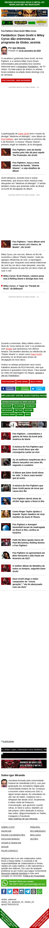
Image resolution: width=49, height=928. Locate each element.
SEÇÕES (34, 839)
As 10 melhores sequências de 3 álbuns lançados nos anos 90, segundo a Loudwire (28, 462)
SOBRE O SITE (8, 827)
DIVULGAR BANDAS (10, 839)
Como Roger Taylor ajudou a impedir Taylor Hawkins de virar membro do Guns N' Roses (28, 514)
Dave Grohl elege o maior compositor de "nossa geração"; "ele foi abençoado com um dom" (27, 583)
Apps (27, 414)
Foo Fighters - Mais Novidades (16, 80)
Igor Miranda (18, 48)
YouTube (28, 410)
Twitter (18, 410)
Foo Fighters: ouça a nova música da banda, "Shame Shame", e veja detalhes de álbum (26, 167)
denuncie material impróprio (14, 873)
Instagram (7, 410)
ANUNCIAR (6, 831)
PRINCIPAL (35, 827)
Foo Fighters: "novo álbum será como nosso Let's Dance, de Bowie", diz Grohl (28, 244)
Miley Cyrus (31, 31)
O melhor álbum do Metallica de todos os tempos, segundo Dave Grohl (28, 569)
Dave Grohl (19, 31)
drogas (9, 349)
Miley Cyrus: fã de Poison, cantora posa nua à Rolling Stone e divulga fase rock (23, 277)
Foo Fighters (7, 31)
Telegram (18, 406)
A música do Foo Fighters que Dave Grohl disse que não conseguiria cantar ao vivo (27, 449)
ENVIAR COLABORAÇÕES (13, 835)
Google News (8, 414)
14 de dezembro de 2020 (30, 51)
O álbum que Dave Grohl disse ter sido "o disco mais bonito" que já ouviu (28, 475)
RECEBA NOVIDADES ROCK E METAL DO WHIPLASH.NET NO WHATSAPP (24, 3)
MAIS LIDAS (35, 835)
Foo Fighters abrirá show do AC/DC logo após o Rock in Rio (28, 499)
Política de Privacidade (34, 876)
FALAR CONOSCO (9, 851)
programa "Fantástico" (28, 66)
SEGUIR (5, 847)
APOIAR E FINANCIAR (11, 843)
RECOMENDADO (38, 831)
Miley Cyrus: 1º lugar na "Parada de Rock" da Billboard (21, 287)
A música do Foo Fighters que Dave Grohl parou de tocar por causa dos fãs (27, 488)
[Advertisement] (21, 217)
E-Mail (20, 414)
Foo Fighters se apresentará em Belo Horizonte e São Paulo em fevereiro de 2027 (28, 556)
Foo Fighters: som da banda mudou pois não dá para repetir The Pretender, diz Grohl (28, 152)
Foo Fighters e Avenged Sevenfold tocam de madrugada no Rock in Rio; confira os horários (28, 528)
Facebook (30, 406)
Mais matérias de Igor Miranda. (23, 819)
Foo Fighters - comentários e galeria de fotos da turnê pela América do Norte (27, 436)
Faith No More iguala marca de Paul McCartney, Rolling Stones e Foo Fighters (28, 543)
